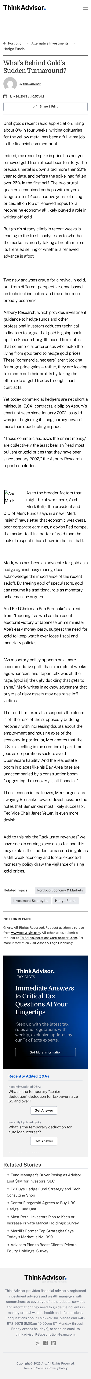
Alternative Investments (49, 43)
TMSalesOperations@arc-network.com (48, 938)
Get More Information (46, 1052)
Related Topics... (17, 890)
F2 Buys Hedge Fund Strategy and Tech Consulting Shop (43, 1192)
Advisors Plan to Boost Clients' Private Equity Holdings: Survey (42, 1248)
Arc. (44, 1363)
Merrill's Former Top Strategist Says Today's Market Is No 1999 (40, 1234)
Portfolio (15, 43)
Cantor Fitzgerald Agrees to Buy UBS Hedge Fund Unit (41, 1206)
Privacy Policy (58, 1368)
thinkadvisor (32, 84)
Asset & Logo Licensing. (55, 943)
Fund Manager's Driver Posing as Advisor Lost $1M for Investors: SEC (44, 1178)
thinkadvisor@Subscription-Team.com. (45, 1334)
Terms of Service (35, 1368)
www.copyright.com (25, 932)
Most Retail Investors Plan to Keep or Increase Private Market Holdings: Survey (43, 1220)
